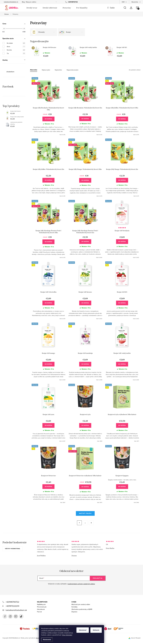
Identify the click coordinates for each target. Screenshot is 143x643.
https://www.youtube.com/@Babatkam (15, 616)
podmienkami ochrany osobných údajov (81, 584)
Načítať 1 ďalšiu (85, 513)
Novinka (16, 50)
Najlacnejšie (46, 70)
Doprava (74, 612)
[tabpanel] (48, 51)
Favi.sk (39, 612)
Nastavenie (47, 639)
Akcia (15, 47)
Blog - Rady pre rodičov (29, 2)
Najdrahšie (58, 70)
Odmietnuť (82, 630)
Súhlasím (96, 630)
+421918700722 (12, 601)
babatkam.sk (10, 616)
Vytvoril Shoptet (135, 638)
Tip (16, 53)
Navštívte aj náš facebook (5, 616)
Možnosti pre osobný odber (81, 604)
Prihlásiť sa (97, 578)
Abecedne (33, 70)
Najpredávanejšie (72, 70)
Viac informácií (67, 635)
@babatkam (10, 72)
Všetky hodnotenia (12, 549)
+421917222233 (12, 606)
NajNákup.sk (41, 604)
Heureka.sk (41, 609)
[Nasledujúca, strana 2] (85, 522)
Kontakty (74, 607)
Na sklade (16, 43)
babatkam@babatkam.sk (11, 2)
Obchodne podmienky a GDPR (82, 609)
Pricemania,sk (41, 607)
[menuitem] (32, 8)
